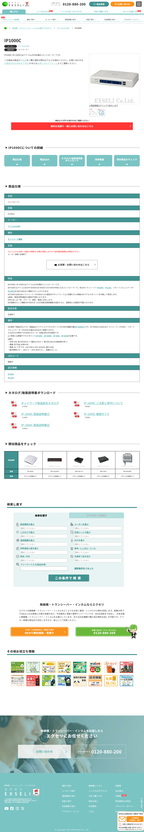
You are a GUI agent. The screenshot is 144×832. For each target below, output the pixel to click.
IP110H (108, 287)
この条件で (68, 578)
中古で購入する (95, 795)
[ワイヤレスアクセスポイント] (30, 460)
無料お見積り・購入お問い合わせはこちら (72, 126)
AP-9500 (64, 335)
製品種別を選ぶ (27, 524)
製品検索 (101, 4)
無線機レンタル (95, 785)
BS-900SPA (127, 471)
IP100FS (11, 291)
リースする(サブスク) (98, 790)
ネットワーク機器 (15, 239)
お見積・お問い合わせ (73, 264)
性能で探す (90, 19)
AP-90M (39, 335)
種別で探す (31, 19)
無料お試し (93, 801)
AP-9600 (30, 471)
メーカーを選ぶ (81, 524)
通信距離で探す (70, 19)
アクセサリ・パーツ (131, 19)
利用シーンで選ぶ (82, 532)
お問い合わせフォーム (47, 63)
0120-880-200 (74, 4)
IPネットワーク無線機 (11, 19)
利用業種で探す (109, 19)
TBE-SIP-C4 (79, 471)
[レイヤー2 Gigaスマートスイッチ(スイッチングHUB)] (54, 460)
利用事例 (92, 806)
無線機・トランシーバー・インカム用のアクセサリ (31, 28)
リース (93, 548)
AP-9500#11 (80, 326)
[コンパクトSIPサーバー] (79, 460)
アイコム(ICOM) (63, 28)
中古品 (23, 60)
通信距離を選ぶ (27, 540)
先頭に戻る (141, 803)
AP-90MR (47, 335)
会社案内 (119, 790)
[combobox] (44, 528)
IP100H (100, 287)
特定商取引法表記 (123, 801)
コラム (91, 811)
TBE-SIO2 (103, 471)
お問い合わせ (124, 4)
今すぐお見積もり (30, 476)
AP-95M (56, 335)
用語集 (118, 785)
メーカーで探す (50, 19)
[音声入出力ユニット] (103, 460)
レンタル (84, 548)
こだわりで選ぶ (27, 532)
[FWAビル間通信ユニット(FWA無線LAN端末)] (127, 460)
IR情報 (118, 795)
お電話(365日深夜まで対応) (16, 63)
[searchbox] (44, 528)
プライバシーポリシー (124, 806)
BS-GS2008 (55, 471)
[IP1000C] (93, 113)
